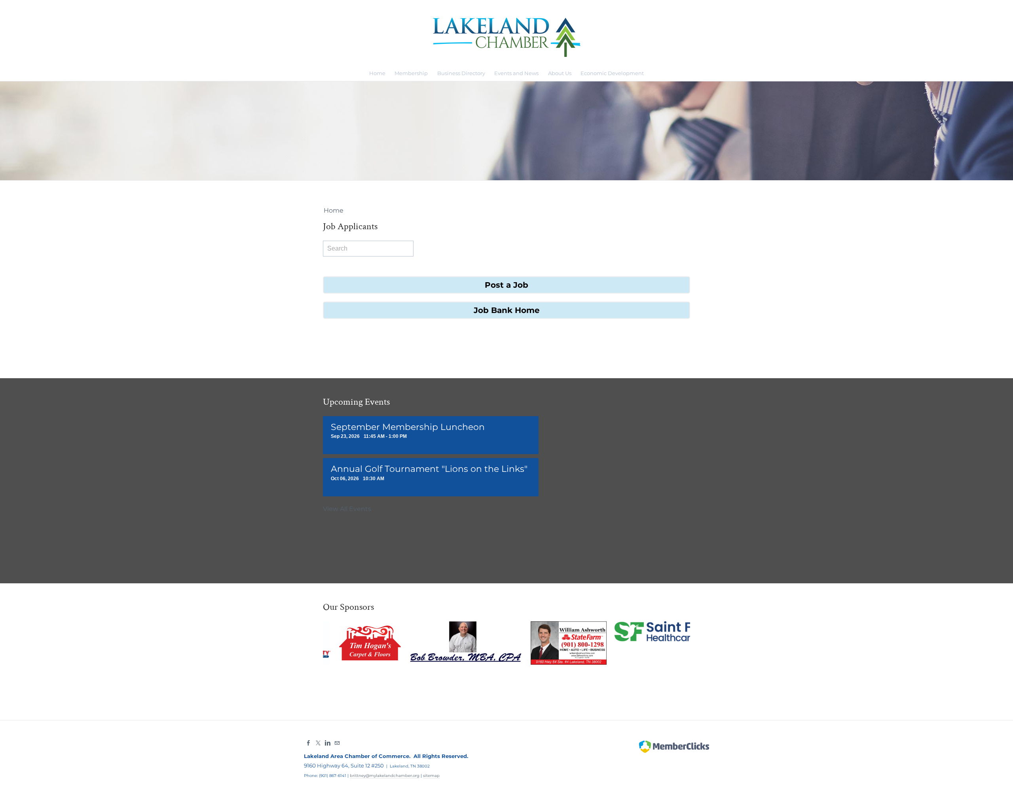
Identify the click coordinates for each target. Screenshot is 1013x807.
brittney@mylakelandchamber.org (384, 775)
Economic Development (612, 73)
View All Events (347, 509)
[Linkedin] (327, 743)
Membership (411, 73)
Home (377, 73)
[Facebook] (308, 743)
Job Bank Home (507, 310)
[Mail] (337, 743)
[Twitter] (318, 743)
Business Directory (461, 73)
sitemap (431, 775)
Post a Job (506, 285)
